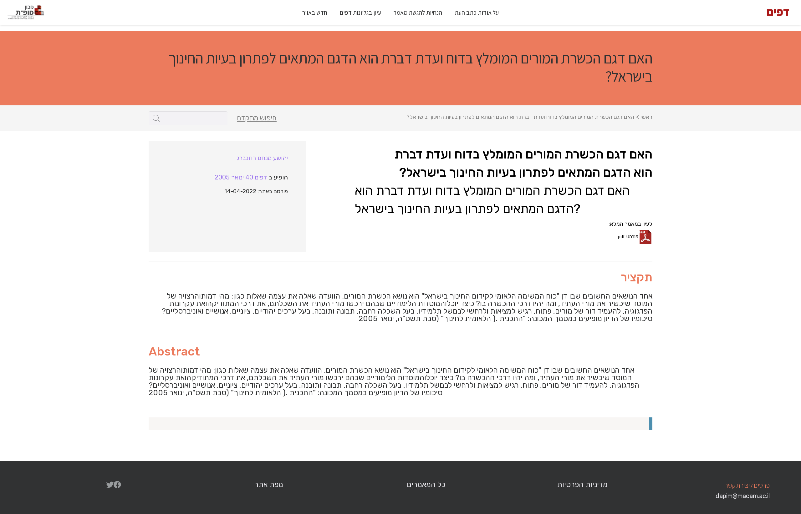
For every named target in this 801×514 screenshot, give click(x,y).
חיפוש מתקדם (257, 118)
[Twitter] (110, 484)
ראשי (646, 116)
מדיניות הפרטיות (582, 484)
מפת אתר (268, 484)
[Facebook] (117, 484)
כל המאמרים (426, 484)
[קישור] (778, 12)
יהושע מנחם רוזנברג (262, 158)
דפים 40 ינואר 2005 (241, 177)
